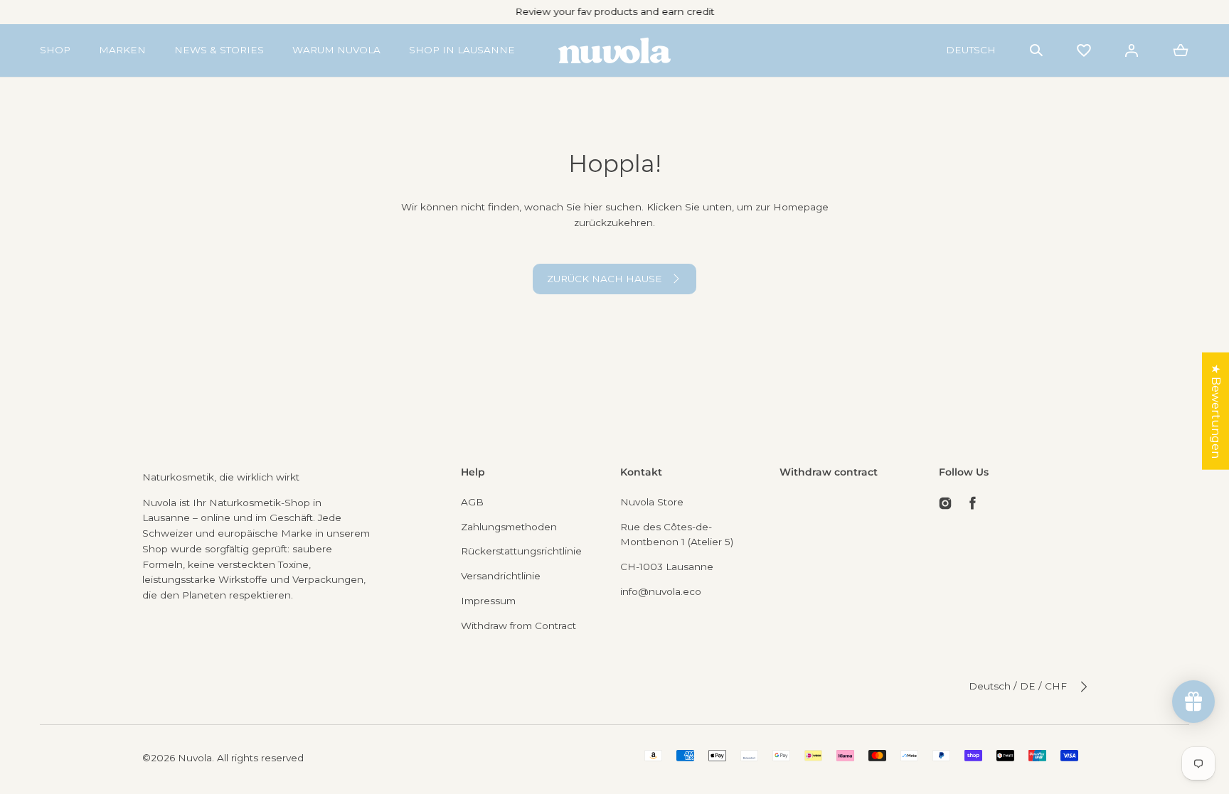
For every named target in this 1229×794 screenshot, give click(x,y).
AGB (472, 502)
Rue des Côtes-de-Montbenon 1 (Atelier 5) (676, 534)
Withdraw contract (829, 472)
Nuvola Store (651, 502)
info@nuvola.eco (660, 591)
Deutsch (971, 49)
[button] (1036, 50)
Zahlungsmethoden (509, 526)
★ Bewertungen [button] (1216, 410)
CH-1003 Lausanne (666, 566)
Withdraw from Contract (518, 625)
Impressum (488, 600)
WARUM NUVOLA (336, 49)
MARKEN (122, 49)
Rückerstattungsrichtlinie (521, 551)
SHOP (55, 49)
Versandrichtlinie (501, 575)
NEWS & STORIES (219, 49)
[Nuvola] (614, 50)
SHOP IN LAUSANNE (462, 49)
